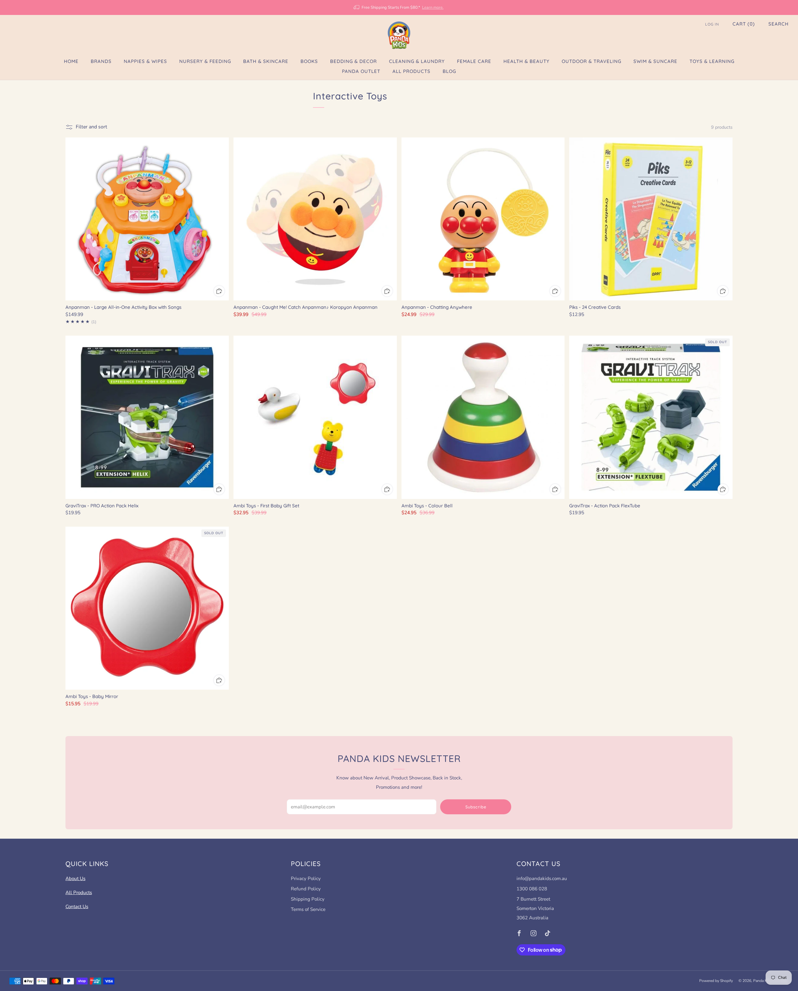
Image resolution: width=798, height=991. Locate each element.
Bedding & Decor (353, 61)
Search (778, 24)
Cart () (744, 24)
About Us (75, 878)
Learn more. (433, 7)
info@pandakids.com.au (542, 878)
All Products (411, 71)
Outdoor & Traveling (591, 61)
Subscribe (475, 806)
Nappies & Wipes (145, 61)
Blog (449, 71)
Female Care (474, 61)
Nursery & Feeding (205, 61)
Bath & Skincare (265, 61)
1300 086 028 (532, 889)
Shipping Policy (307, 899)
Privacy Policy (306, 878)
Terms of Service (308, 909)
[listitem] (398, 7)
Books (309, 61)
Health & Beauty (526, 61)
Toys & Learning (712, 61)
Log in (712, 24)
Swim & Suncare (655, 61)
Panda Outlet (361, 71)
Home (71, 61)
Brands (101, 61)
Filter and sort (91, 126)
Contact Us (76, 906)
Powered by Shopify (716, 980)
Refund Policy (306, 889)
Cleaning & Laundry (417, 61)
